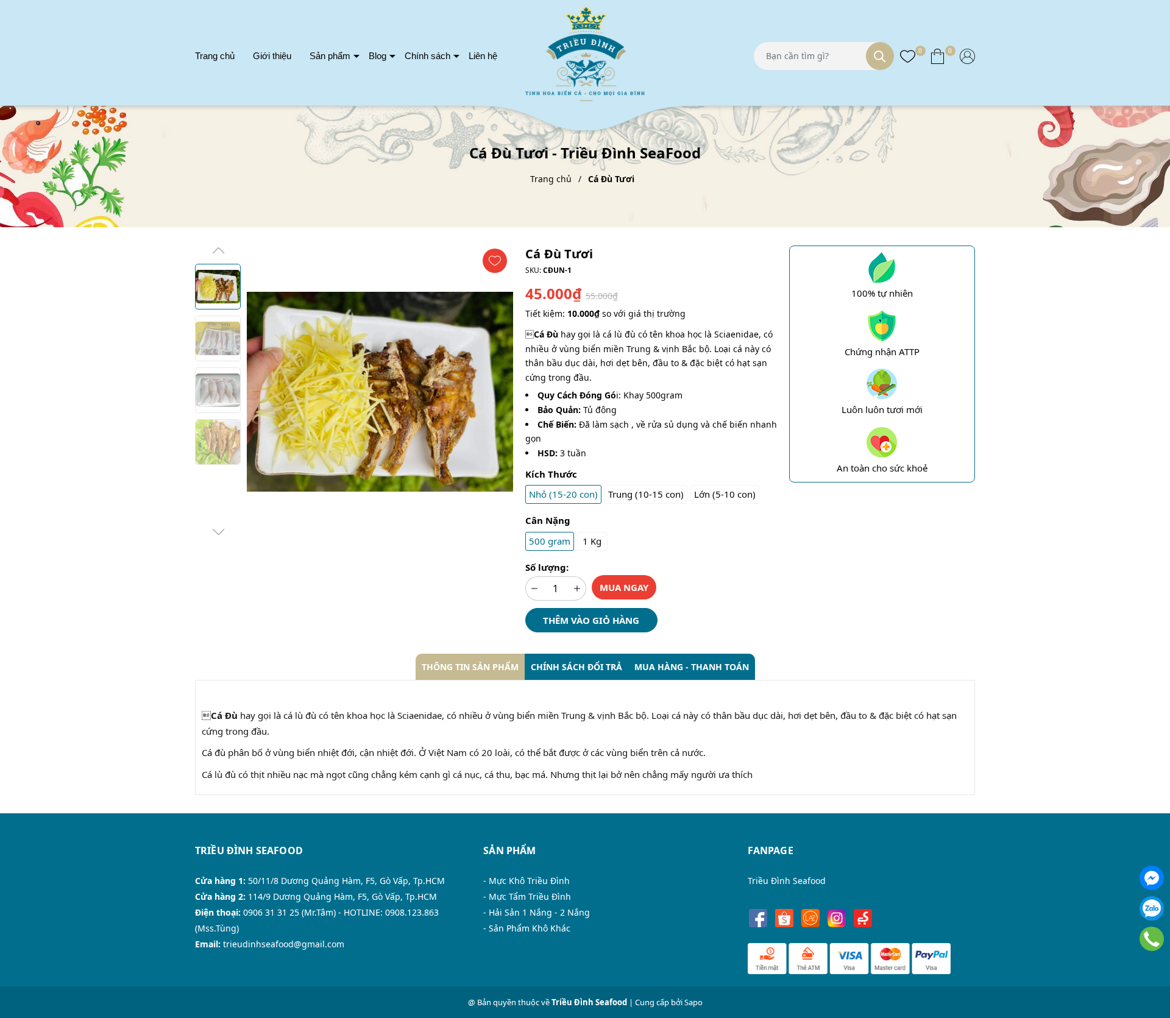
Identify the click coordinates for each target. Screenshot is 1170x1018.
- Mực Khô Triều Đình (526, 880)
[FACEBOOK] (758, 918)
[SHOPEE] (784, 918)
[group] (380, 392)
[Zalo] (1152, 908)
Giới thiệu (272, 56)
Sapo (693, 1002)
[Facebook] (1152, 878)
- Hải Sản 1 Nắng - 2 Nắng (536, 912)
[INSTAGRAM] (837, 918)
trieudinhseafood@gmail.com (283, 944)
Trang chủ (215, 56)
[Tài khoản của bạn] (967, 55)
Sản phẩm (330, 56)
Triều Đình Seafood (787, 880)
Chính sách (427, 56)
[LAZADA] (810, 918)
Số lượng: (547, 567)
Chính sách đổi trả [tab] (576, 667)
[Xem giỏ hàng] (937, 55)
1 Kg (592, 541)
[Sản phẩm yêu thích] (907, 55)
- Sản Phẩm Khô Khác (526, 928)
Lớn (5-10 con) (725, 494)
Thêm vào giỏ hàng (591, 620)
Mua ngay (624, 587)
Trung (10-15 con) (646, 494)
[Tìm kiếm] (880, 56)
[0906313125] (1152, 939)
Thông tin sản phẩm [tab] (470, 667)
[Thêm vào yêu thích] (495, 261)
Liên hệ (483, 56)
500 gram (549, 541)
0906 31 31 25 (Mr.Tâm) (289, 912)
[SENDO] (863, 918)
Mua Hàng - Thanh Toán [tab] (691, 667)
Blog (377, 56)
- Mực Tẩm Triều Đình (527, 896)
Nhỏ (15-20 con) (563, 494)
